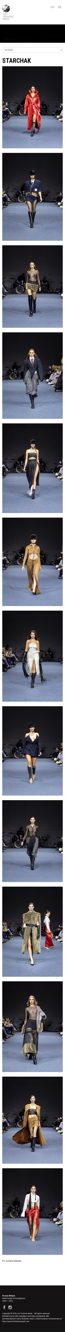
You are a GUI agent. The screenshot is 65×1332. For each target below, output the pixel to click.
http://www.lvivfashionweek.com (15, 1321)
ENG (52, 7)
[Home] (6, 12)
